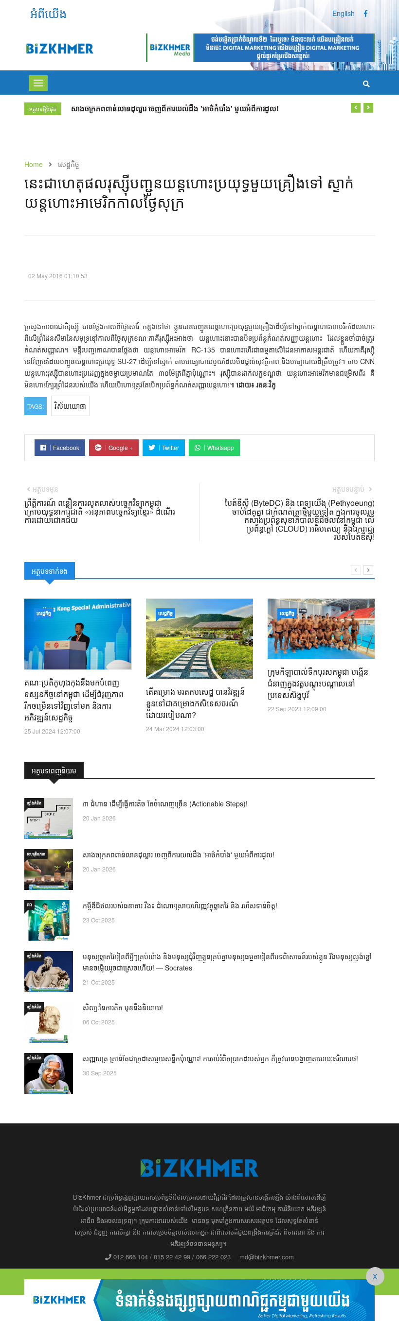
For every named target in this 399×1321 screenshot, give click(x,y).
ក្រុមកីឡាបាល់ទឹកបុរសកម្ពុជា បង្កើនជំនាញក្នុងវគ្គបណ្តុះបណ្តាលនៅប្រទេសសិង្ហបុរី (318, 683)
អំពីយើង (48, 12)
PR (29, 904)
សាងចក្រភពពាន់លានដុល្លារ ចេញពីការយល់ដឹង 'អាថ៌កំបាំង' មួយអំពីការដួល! (175, 108)
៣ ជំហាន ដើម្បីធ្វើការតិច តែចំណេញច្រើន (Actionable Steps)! (165, 803)
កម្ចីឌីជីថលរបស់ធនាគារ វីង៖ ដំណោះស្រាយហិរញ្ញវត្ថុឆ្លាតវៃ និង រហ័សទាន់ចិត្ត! (180, 905)
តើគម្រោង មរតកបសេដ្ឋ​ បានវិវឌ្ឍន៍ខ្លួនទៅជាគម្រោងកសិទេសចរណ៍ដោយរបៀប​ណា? (195, 703)
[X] (199, 1299)
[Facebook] (365, 13)
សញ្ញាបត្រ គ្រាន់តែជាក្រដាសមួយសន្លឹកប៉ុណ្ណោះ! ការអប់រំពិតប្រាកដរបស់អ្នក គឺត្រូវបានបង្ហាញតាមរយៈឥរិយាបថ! (220, 1058)
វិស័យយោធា (70, 406)
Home (33, 164)
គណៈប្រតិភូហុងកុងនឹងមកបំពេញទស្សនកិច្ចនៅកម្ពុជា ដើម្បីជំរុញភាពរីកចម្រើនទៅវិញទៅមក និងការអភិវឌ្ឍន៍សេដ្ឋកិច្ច (74, 700)
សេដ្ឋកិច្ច (43, 613)
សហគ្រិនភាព (36, 853)
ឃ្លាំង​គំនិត (34, 802)
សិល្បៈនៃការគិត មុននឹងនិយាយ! (123, 1007)
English (343, 13)
